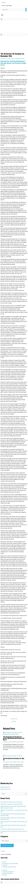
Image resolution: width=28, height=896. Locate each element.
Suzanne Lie (4, 58)
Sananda (4, 2)
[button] (14, 15)
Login (6, 789)
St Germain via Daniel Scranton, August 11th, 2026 (12, 829)
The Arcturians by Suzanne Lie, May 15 (13, 759)
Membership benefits (5, 787)
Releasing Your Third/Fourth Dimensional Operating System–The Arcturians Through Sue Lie (13, 63)
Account (9, 789)
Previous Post (14, 718)
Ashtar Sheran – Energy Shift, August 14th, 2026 (12, 804)
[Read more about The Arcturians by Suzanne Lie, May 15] (12, 755)
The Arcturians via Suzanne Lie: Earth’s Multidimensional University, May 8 (13, 738)
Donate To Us (7, 845)
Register (2, 789)
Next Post (14, 721)
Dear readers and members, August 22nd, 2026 (11, 802)
